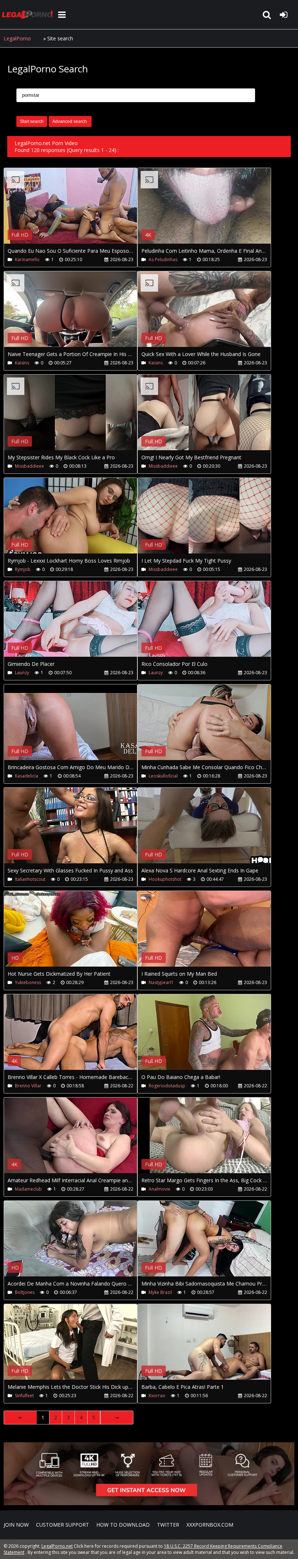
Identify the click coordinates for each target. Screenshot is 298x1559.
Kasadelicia (26, 776)
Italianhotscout (30, 879)
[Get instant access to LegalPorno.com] (149, 1503)
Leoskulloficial (163, 776)
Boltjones (25, 1292)
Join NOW (16, 1524)
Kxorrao (157, 1395)
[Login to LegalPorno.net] (283, 14)
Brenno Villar (28, 1086)
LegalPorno (17, 38)
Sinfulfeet (24, 1395)
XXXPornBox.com (209, 1524)
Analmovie (159, 1189)
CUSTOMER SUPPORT (62, 1524)
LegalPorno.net (29, 14)
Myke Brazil (160, 1292)
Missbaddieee (29, 466)
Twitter (168, 1524)
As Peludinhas (163, 259)
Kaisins (22, 363)
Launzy (22, 672)
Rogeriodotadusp (167, 1086)
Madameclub (28, 1189)
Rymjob (23, 569)
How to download (123, 1524)
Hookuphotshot (165, 879)
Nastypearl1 (161, 982)
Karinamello (27, 259)
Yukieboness (28, 982)
